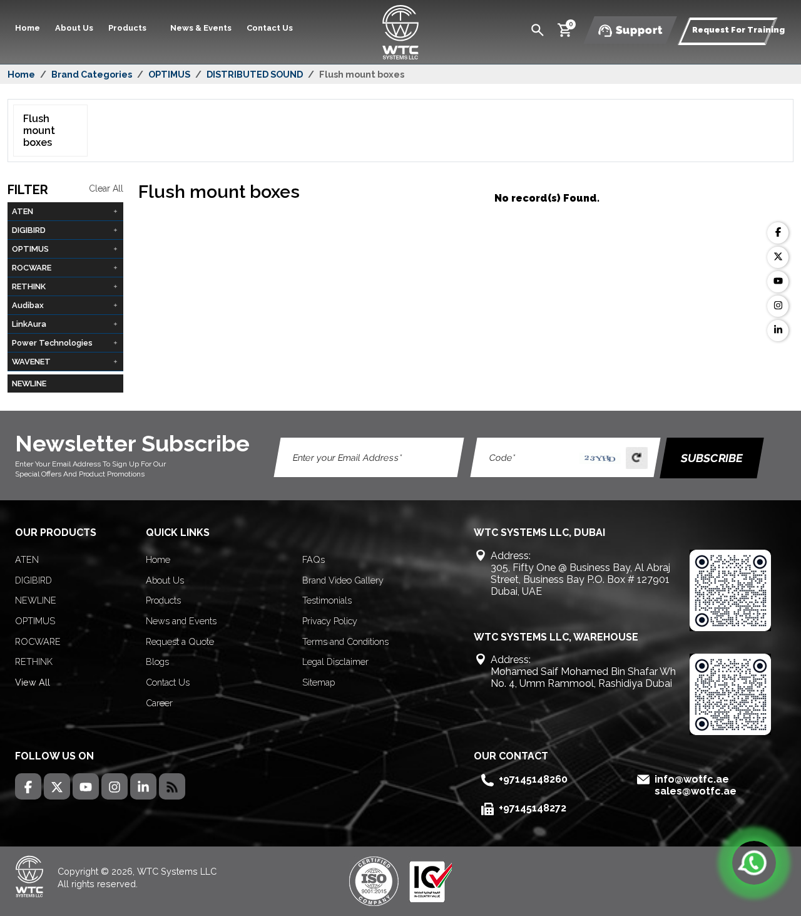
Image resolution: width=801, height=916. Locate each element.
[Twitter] (777, 257)
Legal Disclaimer (335, 661)
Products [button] (128, 28)
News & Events (201, 28)
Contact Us (270, 28)
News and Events (181, 620)
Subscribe (712, 458)
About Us (74, 28)
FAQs (313, 559)
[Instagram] (777, 306)
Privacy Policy (329, 620)
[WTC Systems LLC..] (400, 31)
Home (27, 28)
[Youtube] (777, 281)
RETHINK (34, 661)
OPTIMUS (169, 74)
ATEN (27, 559)
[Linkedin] (777, 330)
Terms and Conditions (345, 641)
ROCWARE (38, 641)
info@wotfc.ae (692, 779)
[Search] (537, 29)
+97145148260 (533, 779)
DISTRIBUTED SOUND (255, 74)
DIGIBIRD (33, 580)
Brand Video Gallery (343, 580)
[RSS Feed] (172, 786)
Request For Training (738, 29)
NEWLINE (29, 383)
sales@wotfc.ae (696, 791)
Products (163, 600)
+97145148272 (532, 808)
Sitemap (318, 682)
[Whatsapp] (754, 863)
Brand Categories (91, 74)
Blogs (157, 661)
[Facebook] (777, 233)
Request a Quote (180, 641)
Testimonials (327, 600)
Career (159, 702)
